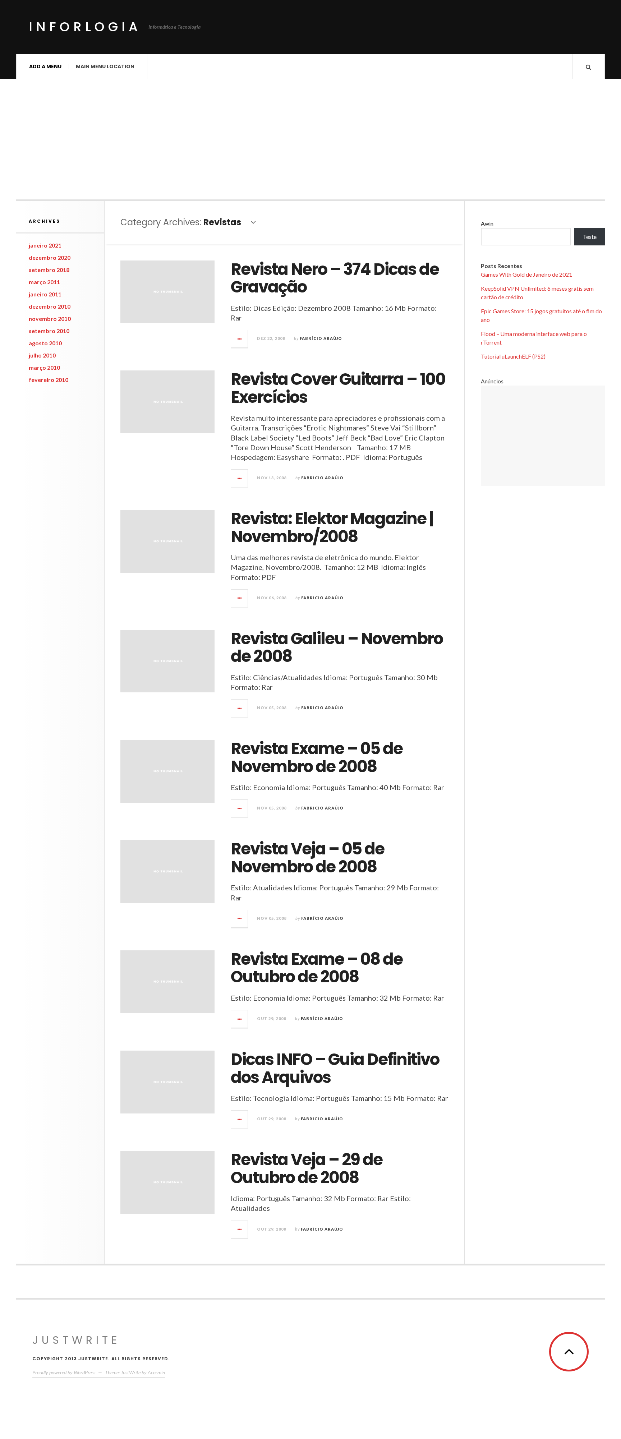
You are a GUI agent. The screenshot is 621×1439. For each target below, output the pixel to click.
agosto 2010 (45, 343)
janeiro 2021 (45, 245)
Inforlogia (85, 27)
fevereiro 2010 (48, 379)
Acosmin (156, 1372)
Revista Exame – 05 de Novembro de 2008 (316, 757)
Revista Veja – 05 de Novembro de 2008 (307, 858)
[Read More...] (239, 338)
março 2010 (44, 367)
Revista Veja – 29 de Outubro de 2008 (306, 1168)
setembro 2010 (49, 330)
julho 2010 (42, 355)
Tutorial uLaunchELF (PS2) (513, 356)
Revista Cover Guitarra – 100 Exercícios (338, 388)
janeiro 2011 (45, 294)
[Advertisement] (310, 133)
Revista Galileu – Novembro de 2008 (337, 647)
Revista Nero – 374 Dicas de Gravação (335, 278)
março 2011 (44, 281)
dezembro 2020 (49, 257)
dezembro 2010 (49, 306)
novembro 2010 (50, 318)
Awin (487, 223)
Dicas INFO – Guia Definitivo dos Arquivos (335, 1068)
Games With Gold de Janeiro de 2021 (526, 274)
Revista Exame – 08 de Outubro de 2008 (316, 968)
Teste (590, 236)
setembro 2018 (49, 269)
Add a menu (45, 66)
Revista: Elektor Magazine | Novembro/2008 (332, 527)
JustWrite (76, 1340)
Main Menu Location (105, 66)
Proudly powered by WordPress (63, 1372)
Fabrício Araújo (321, 338)
